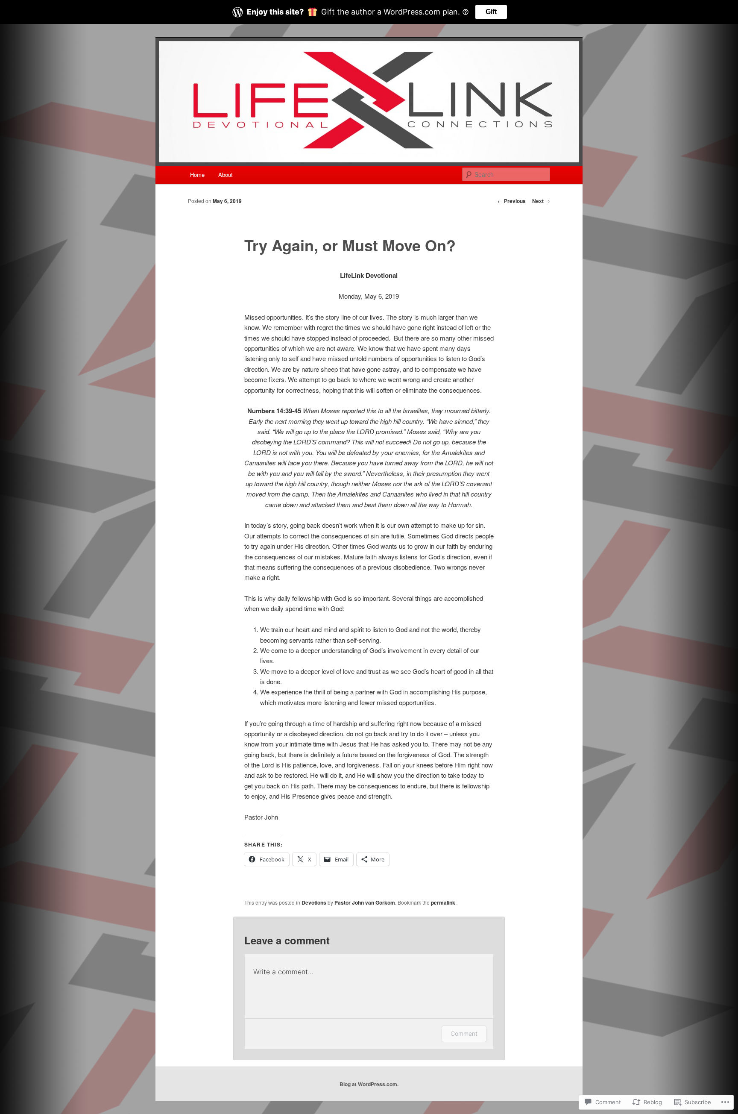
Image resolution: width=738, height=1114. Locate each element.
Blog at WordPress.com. (369, 1084)
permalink (443, 902)
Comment (464, 1033)
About (225, 174)
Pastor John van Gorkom (364, 902)
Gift (491, 11)
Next (541, 201)
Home (197, 174)
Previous (512, 201)
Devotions (314, 902)
